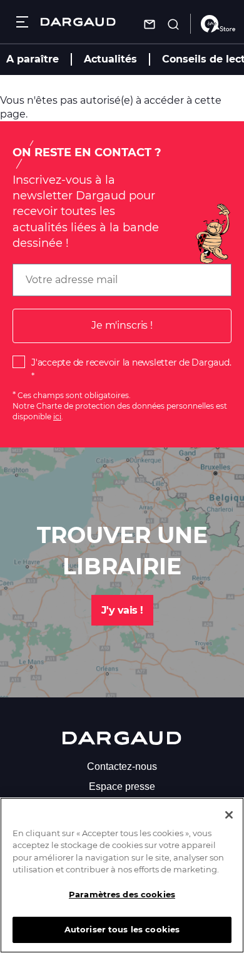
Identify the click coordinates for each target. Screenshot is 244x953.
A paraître (32, 59)
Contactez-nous (122, 766)
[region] (122, 875)
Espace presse (122, 786)
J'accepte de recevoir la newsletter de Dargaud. (131, 362)
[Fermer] (229, 815)
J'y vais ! (122, 610)
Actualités (110, 59)
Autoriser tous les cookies (122, 929)
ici (57, 416)
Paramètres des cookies (122, 894)
